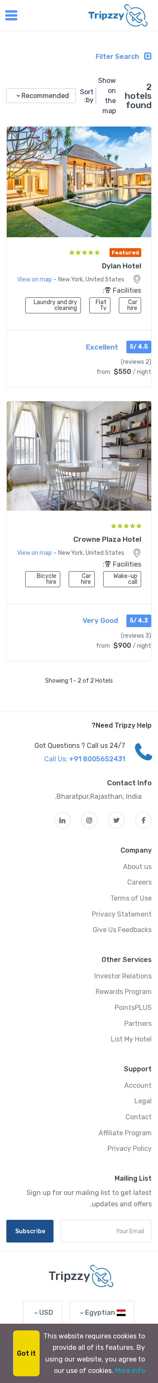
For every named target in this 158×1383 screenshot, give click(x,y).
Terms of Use (131, 898)
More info (130, 1371)
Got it (26, 1353)
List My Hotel (131, 1039)
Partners (138, 1024)
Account (138, 1085)
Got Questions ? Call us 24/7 (80, 746)
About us (137, 867)
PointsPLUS (133, 1008)
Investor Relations (123, 976)
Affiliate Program (125, 1133)
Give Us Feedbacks (122, 930)
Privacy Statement (122, 914)
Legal (143, 1101)
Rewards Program (124, 992)
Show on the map (107, 96)
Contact (139, 1117)
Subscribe (30, 1231)
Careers (139, 882)
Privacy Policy (129, 1148)
